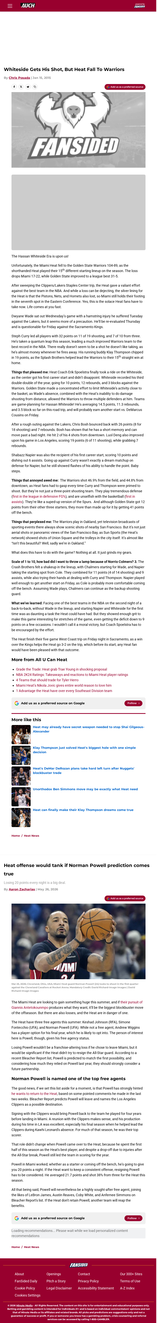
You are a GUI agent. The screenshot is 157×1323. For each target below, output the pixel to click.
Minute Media (24, 1305)
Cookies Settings (27, 1295)
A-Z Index (127, 1288)
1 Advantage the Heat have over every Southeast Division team (64, 691)
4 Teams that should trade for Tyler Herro (47, 680)
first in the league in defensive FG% (39, 496)
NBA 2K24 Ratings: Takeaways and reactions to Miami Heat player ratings (72, 675)
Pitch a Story (56, 1281)
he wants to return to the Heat (34, 1094)
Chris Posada (19, 78)
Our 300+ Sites (131, 1274)
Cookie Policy (25, 1288)
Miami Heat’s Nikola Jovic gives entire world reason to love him (64, 685)
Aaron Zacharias (22, 889)
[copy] (35, 86)
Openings (54, 1274)
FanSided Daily (26, 1281)
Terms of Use (130, 1281)
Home (15, 835)
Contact (84, 1274)
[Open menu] (10, 5)
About (19, 1274)
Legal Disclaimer (59, 1288)
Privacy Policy (88, 1281)
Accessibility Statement (96, 1288)
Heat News (31, 835)
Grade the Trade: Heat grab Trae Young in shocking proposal (61, 669)
